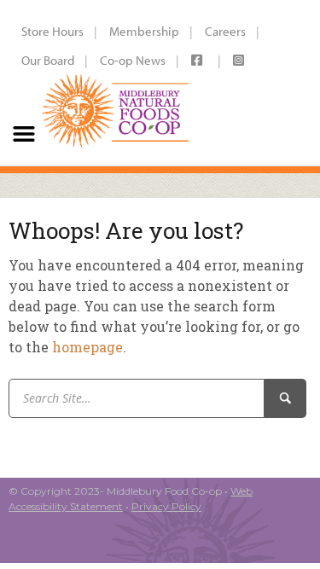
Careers (225, 31)
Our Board (47, 60)
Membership (144, 31)
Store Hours (52, 31)
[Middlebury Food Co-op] (115, 82)
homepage (87, 347)
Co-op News (133, 60)
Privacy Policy (166, 506)
